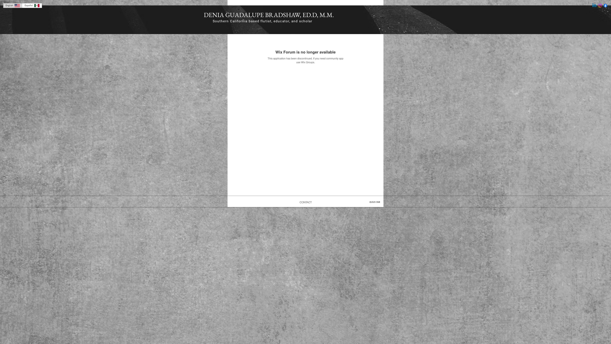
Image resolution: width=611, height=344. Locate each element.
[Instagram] (599, 5)
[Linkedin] (594, 5)
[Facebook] (605, 5)
